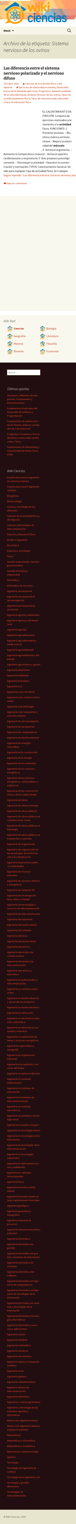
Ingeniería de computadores (22, 732)
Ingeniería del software (19, 930)
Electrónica (13, 545)
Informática (13, 580)
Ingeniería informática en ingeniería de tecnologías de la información (23, 1294)
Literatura (52, 336)
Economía (52, 351)
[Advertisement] (23, 129)
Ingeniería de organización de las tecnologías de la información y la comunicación (22, 853)
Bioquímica (13, 495)
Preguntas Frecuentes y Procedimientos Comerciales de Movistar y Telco (23, 438)
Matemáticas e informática (21, 1440)
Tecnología (13, 1462)
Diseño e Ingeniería (17, 539)
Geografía (19, 336)
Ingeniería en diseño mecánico (23, 1007)
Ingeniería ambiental (17, 675)
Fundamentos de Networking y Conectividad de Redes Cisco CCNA (23, 450)
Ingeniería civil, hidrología (20, 706)
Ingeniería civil (14, 686)
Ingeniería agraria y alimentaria (23, 615)
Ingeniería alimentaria (18, 670)
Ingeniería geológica (18, 1205)
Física (10, 556)
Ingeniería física (15, 1181)
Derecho (19, 351)
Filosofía (51, 343)
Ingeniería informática (18, 1238)
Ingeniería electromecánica (21, 941)
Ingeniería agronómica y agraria (23, 664)
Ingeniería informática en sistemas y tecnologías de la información (23, 1306)
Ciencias (19, 328)
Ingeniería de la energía (19, 757)
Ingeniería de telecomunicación (23, 913)
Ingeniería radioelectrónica (21, 1381)
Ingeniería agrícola (17, 629)
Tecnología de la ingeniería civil (23, 1477)
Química (11, 1457)
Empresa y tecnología (18, 550)
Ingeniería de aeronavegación (23, 721)
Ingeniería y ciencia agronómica (23, 1402)
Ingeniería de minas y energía (22, 805)
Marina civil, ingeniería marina (22, 1420)
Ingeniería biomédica (18, 680)
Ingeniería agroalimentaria (21, 635)
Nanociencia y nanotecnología (23, 1451)
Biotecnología (14, 501)
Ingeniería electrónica (18, 946)
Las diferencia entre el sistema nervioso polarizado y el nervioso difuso (34, 73)
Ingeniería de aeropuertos (21, 726)
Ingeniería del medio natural (21, 924)
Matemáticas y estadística (21, 1446)
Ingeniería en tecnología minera (23, 1130)
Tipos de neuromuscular (44, 98)
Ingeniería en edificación (20, 1012)
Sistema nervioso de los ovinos (43, 94)
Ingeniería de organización (21, 844)
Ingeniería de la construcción (22, 752)
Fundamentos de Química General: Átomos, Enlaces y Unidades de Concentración (23, 425)
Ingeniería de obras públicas (22, 811)
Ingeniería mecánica (17, 1350)
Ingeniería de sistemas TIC (21, 890)
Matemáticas (14, 1435)
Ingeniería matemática (19, 1345)
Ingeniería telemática (18, 1396)
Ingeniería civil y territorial (20, 691)
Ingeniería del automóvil (19, 919)
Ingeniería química (16, 1376)
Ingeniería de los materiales (21, 763)
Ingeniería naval (15, 1371)
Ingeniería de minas (17, 800)
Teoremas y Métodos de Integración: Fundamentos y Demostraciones (22, 399)
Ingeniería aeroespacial (19, 591)
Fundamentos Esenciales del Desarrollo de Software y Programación (22, 412)
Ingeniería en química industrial (23, 1073)
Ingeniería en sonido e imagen (23, 1124)
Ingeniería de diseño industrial (23, 737)
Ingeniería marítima (17, 1339)
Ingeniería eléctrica (17, 935)
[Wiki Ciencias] (38, 13)
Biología (51, 328)
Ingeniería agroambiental (20, 649)
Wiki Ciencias (13, 1516)
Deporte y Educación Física (21, 534)
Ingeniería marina (16, 1334)
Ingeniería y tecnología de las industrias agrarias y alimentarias (22, 1411)
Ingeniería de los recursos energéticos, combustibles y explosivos (22, 781)
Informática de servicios (20, 585)
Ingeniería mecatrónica (19, 1356)
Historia (18, 343)
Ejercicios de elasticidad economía (37, 87)
